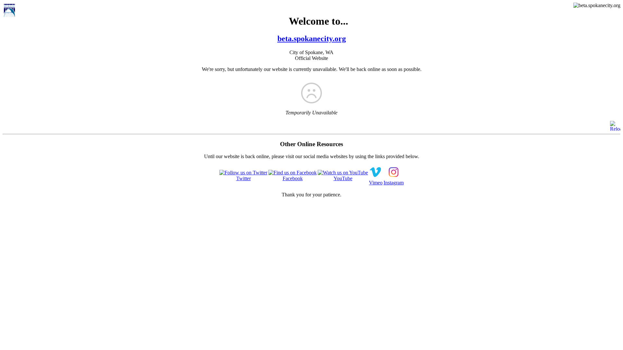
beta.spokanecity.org (311, 38)
